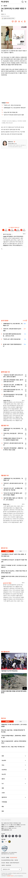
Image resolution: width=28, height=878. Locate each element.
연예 (3, 788)
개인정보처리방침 (13, 857)
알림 (3, 811)
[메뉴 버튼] (25, 1)
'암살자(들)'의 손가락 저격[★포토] (9, 671)
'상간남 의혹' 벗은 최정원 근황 (10, 112)
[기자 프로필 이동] (4, 143)
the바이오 (4, 769)
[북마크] (25, 21)
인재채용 (7, 857)
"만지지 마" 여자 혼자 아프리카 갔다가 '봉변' (14, 115)
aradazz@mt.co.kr (12, 143)
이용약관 (16, 860)
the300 (4, 760)
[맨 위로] (25, 872)
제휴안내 (7, 862)
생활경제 (5, 5)
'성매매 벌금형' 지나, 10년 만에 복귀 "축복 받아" (15, 107)
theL (3, 765)
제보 (3, 806)
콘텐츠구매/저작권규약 (14, 862)
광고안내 (3, 862)
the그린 (4, 774)
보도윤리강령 (8, 865)
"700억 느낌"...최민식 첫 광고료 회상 (12, 105)
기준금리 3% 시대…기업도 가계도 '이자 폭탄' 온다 (12, 746)
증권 (3, 756)
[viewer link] (25, 47)
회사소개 (3, 857)
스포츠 (3, 792)
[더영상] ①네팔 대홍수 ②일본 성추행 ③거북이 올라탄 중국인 (13, 691)
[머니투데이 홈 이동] (6, 820)
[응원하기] (14, 142)
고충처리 (3, 865)
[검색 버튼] (22, 1)
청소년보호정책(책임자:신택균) (7, 860)
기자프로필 (4, 802)
